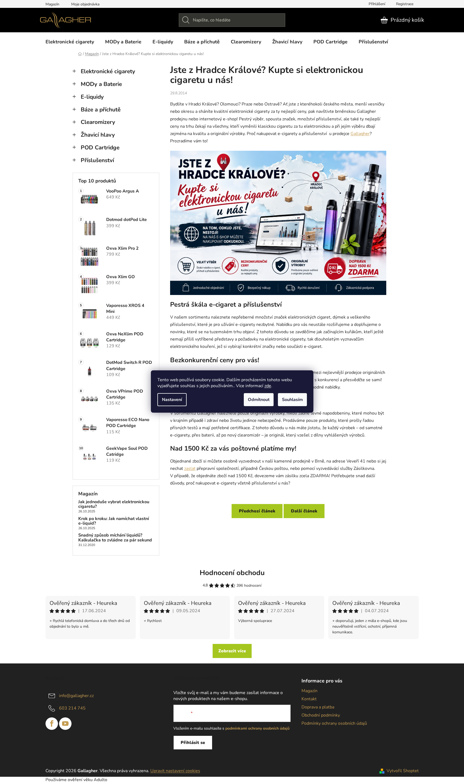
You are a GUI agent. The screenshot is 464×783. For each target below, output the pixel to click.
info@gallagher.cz (76, 696)
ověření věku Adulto (87, 780)
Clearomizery (98, 122)
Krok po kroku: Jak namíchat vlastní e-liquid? (113, 521)
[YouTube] (65, 723)
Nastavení (172, 400)
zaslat (190, 468)
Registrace (404, 4)
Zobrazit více (232, 651)
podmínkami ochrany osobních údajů (257, 728)
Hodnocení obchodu (232, 572)
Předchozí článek (257, 511)
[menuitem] (69, 42)
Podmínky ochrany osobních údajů (334, 723)
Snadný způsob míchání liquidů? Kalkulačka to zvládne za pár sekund (115, 538)
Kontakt (309, 699)
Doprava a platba (317, 707)
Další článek (304, 511)
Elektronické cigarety (108, 71)
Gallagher (360, 134)
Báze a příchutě (101, 109)
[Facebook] (52, 723)
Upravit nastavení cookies (175, 771)
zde (267, 386)
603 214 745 (72, 708)
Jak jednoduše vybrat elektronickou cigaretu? (113, 504)
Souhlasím (292, 400)
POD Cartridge (100, 147)
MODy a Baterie (101, 84)
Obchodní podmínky (320, 715)
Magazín (52, 4)
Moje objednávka (85, 4)
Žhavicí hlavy (98, 135)
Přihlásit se (193, 743)
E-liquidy (92, 97)
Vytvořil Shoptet (403, 771)
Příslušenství (97, 160)
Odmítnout (259, 400)
